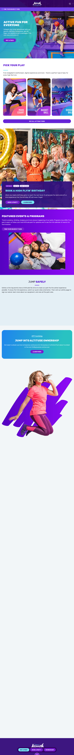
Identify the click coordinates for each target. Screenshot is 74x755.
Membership (50, 750)
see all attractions (37, 121)
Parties (16, 186)
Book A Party (13, 202)
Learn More (27, 202)
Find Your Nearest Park (13, 229)
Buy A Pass (10, 40)
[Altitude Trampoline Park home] (37, 3)
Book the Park (24, 186)
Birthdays (9, 186)
